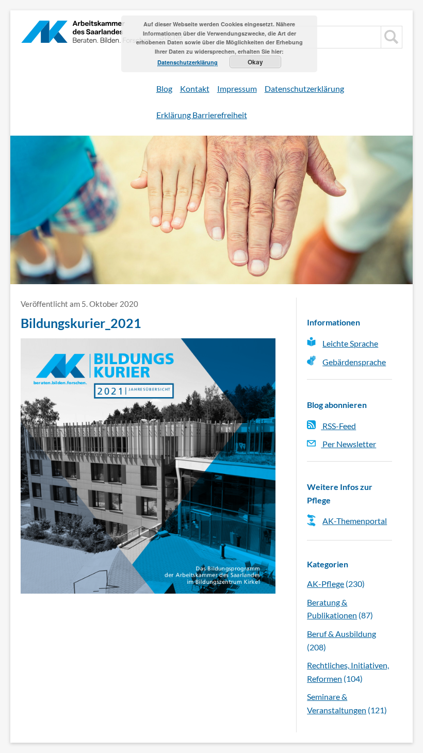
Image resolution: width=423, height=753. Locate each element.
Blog (164, 88)
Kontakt (194, 88)
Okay (255, 62)
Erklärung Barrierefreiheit (201, 115)
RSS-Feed (338, 426)
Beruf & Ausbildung (341, 634)
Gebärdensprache (354, 362)
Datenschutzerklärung (304, 88)
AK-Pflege (325, 583)
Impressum (237, 88)
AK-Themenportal (354, 521)
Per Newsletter (348, 444)
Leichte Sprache (350, 343)
